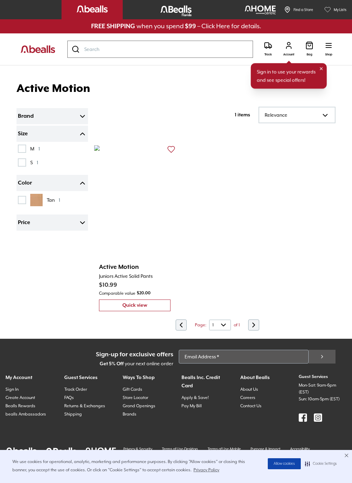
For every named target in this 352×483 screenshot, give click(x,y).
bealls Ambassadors (26, 414)
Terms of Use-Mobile (224, 449)
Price (24, 223)
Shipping (73, 414)
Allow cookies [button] (284, 464)
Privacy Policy (206, 470)
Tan (53, 200)
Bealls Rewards (20, 405)
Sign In (12, 389)
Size (23, 134)
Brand (26, 116)
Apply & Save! (195, 397)
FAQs (69, 397)
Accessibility (300, 449)
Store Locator (135, 397)
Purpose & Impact (265, 449)
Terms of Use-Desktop (180, 449)
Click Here (215, 26)
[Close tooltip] (321, 69)
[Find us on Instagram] (318, 417)
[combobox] (160, 49)
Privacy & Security (137, 449)
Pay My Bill (192, 405)
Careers (247, 397)
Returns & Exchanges (84, 405)
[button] (321, 463)
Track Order (75, 389)
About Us (249, 389)
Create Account (20, 397)
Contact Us (251, 405)
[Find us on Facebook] (303, 417)
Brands (129, 414)
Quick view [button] (146, 307)
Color (25, 183)
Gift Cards (132, 389)
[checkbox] (22, 149)
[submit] (322, 357)
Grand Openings (139, 405)
